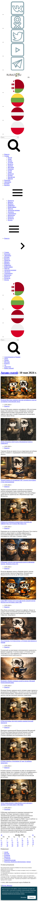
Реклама (6, 853)
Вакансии (7, 857)
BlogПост (11, 204)
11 (27, 840)
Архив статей (9, 372)
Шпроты (10, 202)
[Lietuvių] (17, 106)
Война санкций (9, 368)
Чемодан (10, 208)
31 (22, 846)
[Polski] (17, 134)
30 (17, 846)
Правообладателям (10, 860)
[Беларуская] (17, 92)
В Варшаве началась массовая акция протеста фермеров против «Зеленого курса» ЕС (17, 563)
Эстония (10, 162)
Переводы (11, 200)
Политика (7, 180)
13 (1, 842)
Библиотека (11, 215)
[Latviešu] (17, 120)
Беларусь (10, 164)
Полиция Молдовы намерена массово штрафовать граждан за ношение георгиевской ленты (18, 400)
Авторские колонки (14, 210)
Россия (10, 157)
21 (7, 844)
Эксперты (11, 212)
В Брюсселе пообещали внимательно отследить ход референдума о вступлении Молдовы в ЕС (16, 522)
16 (17, 842)
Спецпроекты (12, 213)
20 (1, 844)
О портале (7, 858)
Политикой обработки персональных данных (13, 893)
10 (22, 840)
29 (12, 846)
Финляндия (11, 177)
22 (12, 844)
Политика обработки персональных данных (17, 861)
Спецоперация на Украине (12, 357)
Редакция (7, 855)
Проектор (11, 217)
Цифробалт (11, 205)
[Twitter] (17, 42)
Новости (6, 154)
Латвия (10, 161)
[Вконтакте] (17, 14)
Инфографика (12, 207)
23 (17, 844)
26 (33, 844)
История (6, 183)
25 (27, 844)
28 (7, 846)
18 (27, 842)
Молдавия (11, 167)
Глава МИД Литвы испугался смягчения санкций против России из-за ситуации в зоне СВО (18, 601)
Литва (9, 159)
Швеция (10, 178)
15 (12, 842)
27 (1, 846)
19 (33, 842)
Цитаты (10, 220)
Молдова (7, 362)
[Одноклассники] (17, 28)
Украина (10, 165)
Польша (10, 175)
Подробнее (23, 897)
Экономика (7, 182)
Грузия (10, 170)
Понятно (31, 897)
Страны (6, 156)
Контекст (7, 185)
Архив (6, 852)
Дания (10, 172)
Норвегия (11, 174)
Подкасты (11, 218)
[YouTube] (17, 56)
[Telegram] (17, 70)
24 (22, 844)
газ (5, 365)
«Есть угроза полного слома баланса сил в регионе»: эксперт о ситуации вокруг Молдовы (17, 803)
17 (22, 842)
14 (7, 842)
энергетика (7, 366)
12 (33, 840)
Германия (11, 169)
